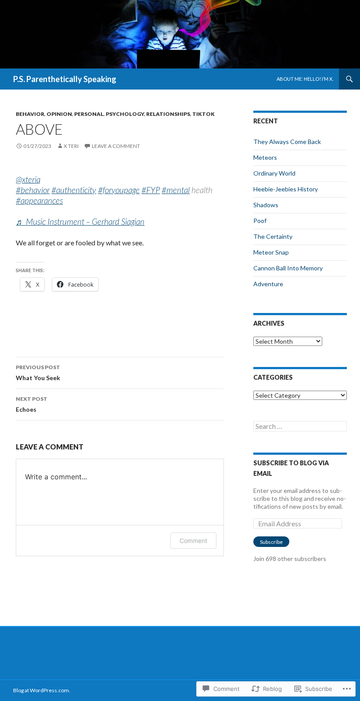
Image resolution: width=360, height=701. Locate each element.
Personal (89, 114)
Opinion (59, 114)
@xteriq (28, 179)
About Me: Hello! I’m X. (305, 79)
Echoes (31, 404)
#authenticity (73, 190)
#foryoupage (119, 190)
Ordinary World (274, 173)
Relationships (168, 114)
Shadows (265, 205)
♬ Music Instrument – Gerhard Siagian (80, 221)
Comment (193, 540)
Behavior (30, 114)
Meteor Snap (271, 252)
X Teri (71, 146)
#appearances (39, 200)
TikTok (203, 114)
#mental (176, 190)
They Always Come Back (287, 141)
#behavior (33, 190)
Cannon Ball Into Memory (288, 268)
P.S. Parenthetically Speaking (64, 79)
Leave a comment (116, 146)
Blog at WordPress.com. (41, 690)
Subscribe (271, 542)
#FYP (150, 190)
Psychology (125, 114)
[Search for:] (300, 426)
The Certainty (272, 236)
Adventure (268, 284)
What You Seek (38, 372)
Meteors (265, 157)
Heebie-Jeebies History (285, 189)
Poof (259, 220)
